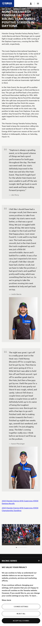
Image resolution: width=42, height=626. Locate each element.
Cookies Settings (21, 606)
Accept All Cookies (21, 621)
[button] (38, 3)
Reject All (21, 614)
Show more (6, 600)
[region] (21, 594)
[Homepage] (7, 4)
